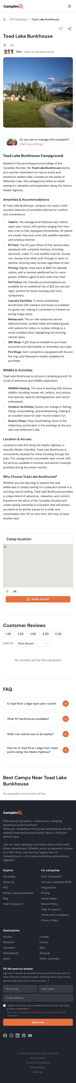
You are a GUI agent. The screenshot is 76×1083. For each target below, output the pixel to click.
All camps (9, 876)
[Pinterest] (24, 1035)
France (44, 942)
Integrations (48, 887)
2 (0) (20, 634)
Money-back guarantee (18, 893)
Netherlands (11, 953)
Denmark (8, 942)
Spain (6, 958)
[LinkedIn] (17, 1035)
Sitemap (38, 1072)
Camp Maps (49, 898)
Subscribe (38, 1022)
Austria (7, 936)
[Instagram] (11, 1035)
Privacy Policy (49, 920)
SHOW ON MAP (40, 599)
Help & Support (13, 904)
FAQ (5, 887)
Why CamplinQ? (51, 876)
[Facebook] (5, 1035)
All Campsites (18, 19)
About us (8, 882)
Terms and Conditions (55, 915)
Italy (42, 947)
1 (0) (8, 634)
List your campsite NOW (56, 882)
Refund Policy (49, 904)
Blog (5, 898)
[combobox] (33, 643)
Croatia (44, 936)
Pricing (45, 893)
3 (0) (33, 634)
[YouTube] (30, 1035)
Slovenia (45, 953)
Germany (9, 947)
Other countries (49, 958)
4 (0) (45, 634)
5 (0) (58, 634)
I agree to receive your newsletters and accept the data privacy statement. (38, 1010)
